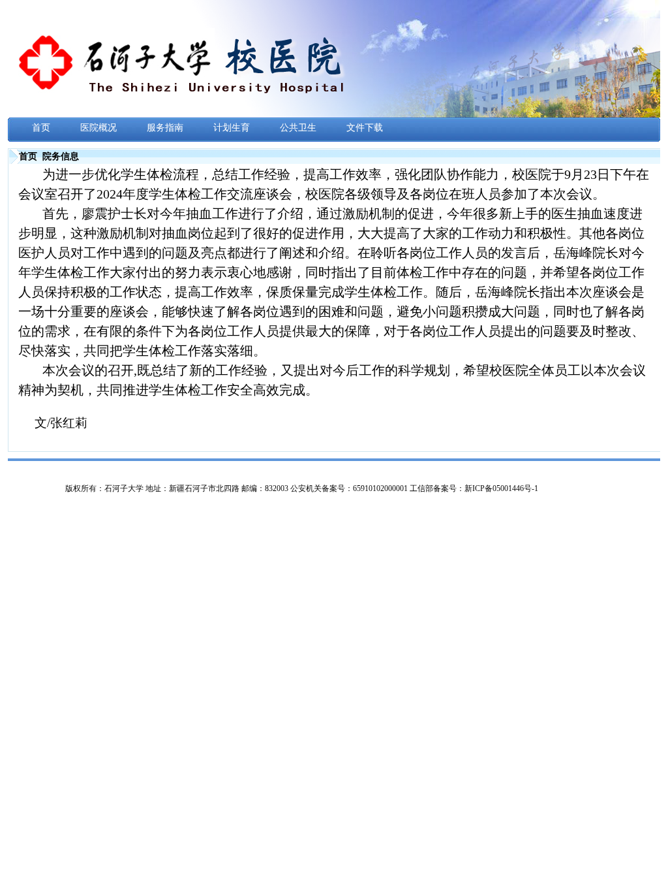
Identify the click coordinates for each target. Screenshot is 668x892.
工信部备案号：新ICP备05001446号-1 (474, 488)
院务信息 (60, 156)
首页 (28, 156)
